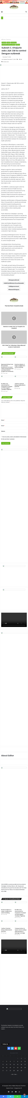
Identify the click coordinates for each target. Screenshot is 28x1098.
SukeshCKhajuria (14, 289)
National (17, 44)
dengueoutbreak (14, 280)
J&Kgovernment (14, 286)
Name (3, 420)
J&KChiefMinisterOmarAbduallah (14, 283)
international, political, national (8, 44)
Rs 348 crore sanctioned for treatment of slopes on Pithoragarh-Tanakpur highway (6, 386)
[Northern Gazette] (14, 7)
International (13, 42)
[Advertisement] (14, 28)
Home (4, 39)
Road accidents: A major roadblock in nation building (20, 366)
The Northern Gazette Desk (14, 306)
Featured (8, 39)
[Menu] (2, 12)
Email (3, 425)
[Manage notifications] (24, 1095)
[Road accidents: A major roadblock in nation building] (21, 359)
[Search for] (26, 12)
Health (8, 42)
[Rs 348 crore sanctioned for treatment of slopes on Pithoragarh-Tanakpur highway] (7, 378)
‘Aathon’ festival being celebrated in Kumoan (20, 385)
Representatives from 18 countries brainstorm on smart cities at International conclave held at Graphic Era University (7, 368)
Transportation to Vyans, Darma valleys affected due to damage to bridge (21, 931)
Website (3, 431)
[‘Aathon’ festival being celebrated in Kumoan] (21, 378)
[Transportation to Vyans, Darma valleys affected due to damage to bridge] (21, 923)
